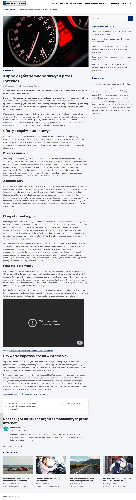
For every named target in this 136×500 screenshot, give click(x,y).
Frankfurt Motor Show (102, 92)
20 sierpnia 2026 (12, 484)
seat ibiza (121, 104)
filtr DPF (127, 88)
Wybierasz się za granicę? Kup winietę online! (48, 480)
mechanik (94, 98)
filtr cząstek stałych (118, 88)
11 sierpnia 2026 (45, 484)
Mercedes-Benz (114, 98)
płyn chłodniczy (122, 102)
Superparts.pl (97, 57)
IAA (121, 91)
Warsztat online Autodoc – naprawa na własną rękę (31, 351)
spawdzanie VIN (101, 107)
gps (110, 92)
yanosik (98, 113)
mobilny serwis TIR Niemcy (96, 3)
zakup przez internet (36, 394)
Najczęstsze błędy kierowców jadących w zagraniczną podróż (82, 480)
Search (130, 18)
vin (124, 110)
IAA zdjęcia (102, 95)
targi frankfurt (121, 107)
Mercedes (103, 98)
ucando (120, 110)
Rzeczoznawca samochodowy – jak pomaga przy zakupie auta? (117, 480)
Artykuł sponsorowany (12, 476)
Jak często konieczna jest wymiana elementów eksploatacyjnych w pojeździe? (24, 406)
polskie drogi (99, 102)
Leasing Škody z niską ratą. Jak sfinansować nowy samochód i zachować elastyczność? (16, 481)
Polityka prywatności (12, 496)
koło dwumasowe (113, 95)
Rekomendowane (11, 452)
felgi (111, 88)
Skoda (126, 104)
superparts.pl (97, 31)
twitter (115, 110)
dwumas (106, 88)
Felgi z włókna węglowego (72, 403)
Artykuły (8, 70)
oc (120, 98)
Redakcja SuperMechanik (30, 86)
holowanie (115, 92)
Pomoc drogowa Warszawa (71, 3)
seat (116, 104)
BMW (126, 84)
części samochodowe (17, 394)
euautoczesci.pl (57, 136)
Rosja (104, 104)
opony (93, 102)
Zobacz (52, 3)
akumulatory (102, 84)
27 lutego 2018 (11, 86)
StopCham (111, 107)
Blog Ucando (97, 64)
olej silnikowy (126, 98)
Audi (119, 84)
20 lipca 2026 (77, 484)
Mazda (126, 95)
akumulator (95, 84)
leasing (121, 95)
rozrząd (111, 104)
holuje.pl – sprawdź (119, 3)
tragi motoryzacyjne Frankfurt (111, 108)
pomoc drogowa (110, 102)
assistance (111, 84)
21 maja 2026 (110, 484)
